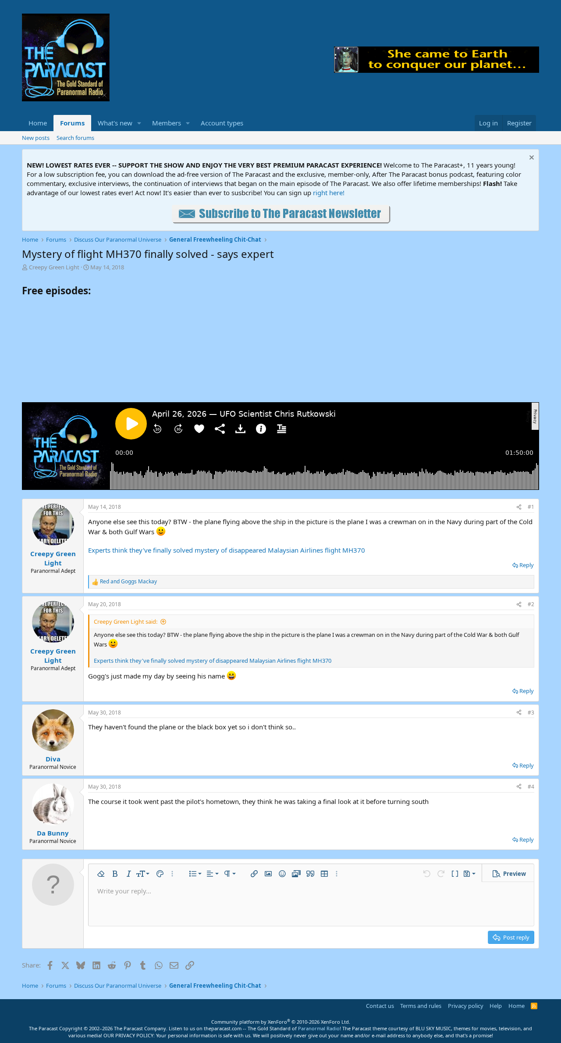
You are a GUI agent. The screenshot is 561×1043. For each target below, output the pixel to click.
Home (37, 122)
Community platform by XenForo (280, 1021)
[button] (139, 123)
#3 (531, 712)
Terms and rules (420, 1006)
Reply (526, 565)
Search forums (75, 138)
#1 (531, 507)
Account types (222, 122)
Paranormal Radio (319, 1028)
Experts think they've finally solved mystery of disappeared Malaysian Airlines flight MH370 (226, 550)
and (128, 581)
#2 (531, 604)
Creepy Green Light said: (125, 621)
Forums (72, 122)
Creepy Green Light (54, 267)
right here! (328, 192)
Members (166, 122)
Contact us (380, 1006)
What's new (115, 122)
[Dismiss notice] (530, 158)
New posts (36, 138)
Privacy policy (465, 1006)
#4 (531, 786)
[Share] (519, 507)
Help (496, 1006)
